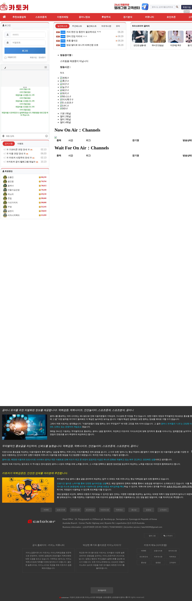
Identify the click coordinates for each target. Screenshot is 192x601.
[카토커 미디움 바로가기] (109, 581)
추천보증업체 (19, 17)
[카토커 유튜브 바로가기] (125, 581)
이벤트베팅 (62, 17)
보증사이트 (61, 510)
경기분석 (127, 17)
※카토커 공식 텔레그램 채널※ (22, 161)
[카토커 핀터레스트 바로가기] (117, 581)
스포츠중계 (41, 17)
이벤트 (20, 143)
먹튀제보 (119, 510)
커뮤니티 (149, 17)
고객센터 (163, 510)
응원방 (148, 510)
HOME (46, 510)
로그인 (25, 51)
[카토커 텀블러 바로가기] (100, 581)
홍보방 (133, 510)
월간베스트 (92, 26)
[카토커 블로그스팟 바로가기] (92, 581)
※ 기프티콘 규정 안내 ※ (19, 149)
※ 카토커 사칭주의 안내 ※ (20, 157)
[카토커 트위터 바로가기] (84, 581)
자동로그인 (11, 57)
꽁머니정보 (84, 17)
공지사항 (9, 143)
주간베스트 (77, 26)
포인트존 (171, 17)
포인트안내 (90, 510)
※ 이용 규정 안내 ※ (17, 153)
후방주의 (106, 17)
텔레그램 (152, 536)
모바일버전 (102, 590)
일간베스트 (62, 26)
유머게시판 (75, 510)
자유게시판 (106, 26)
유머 (118, 26)
